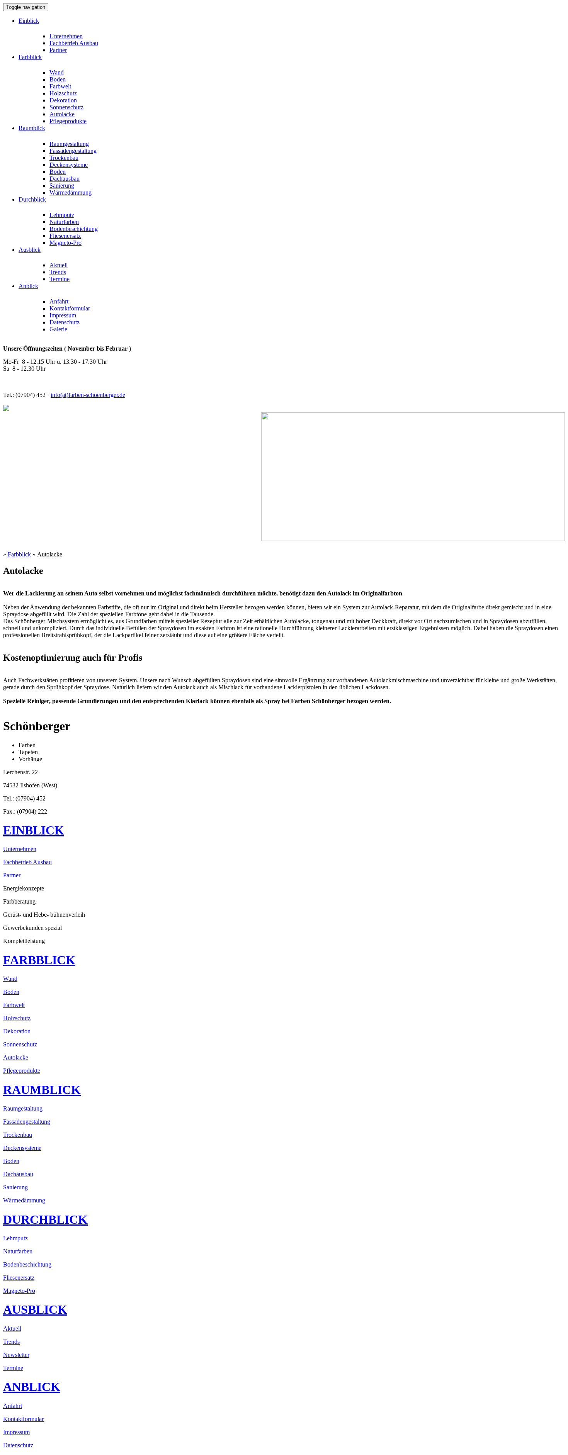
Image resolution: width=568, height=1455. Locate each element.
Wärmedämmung (70, 192)
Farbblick (19, 554)
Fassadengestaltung (73, 151)
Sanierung (61, 185)
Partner (58, 50)
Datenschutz (64, 322)
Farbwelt (60, 86)
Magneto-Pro (65, 242)
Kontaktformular (69, 308)
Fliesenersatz (65, 235)
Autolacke (62, 114)
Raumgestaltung (69, 144)
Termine (59, 279)
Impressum (62, 315)
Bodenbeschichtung (73, 229)
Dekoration (63, 100)
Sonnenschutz (66, 107)
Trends (57, 272)
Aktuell (58, 265)
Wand (56, 72)
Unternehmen (66, 36)
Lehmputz (61, 215)
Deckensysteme (68, 164)
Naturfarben (64, 222)
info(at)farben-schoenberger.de (88, 395)
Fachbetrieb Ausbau (73, 43)
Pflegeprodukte (68, 121)
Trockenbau (63, 157)
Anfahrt (58, 301)
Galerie (58, 329)
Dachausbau (64, 178)
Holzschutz (63, 93)
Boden (57, 79)
